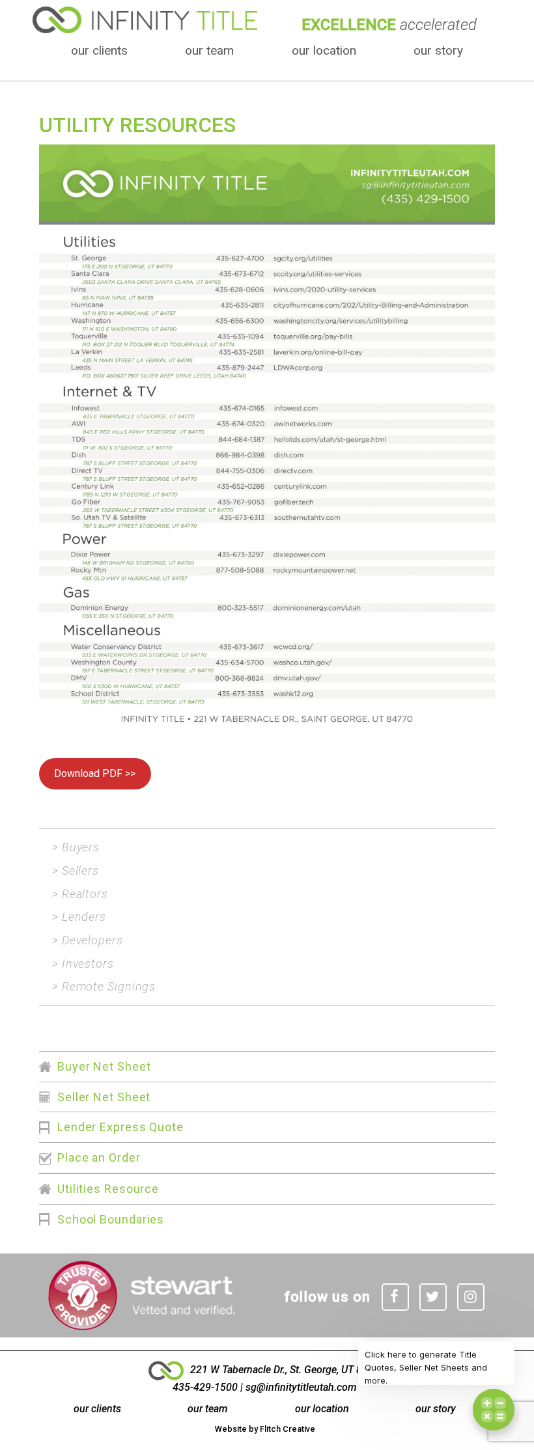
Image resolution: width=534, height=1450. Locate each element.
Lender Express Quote (120, 1127)
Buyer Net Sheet (104, 1066)
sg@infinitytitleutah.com (301, 1387)
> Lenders (79, 916)
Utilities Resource (108, 1189)
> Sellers (75, 870)
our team (209, 50)
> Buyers (76, 847)
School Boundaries (110, 1219)
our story (438, 50)
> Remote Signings (104, 986)
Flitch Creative (287, 1429)
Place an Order (99, 1157)
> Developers (87, 940)
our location (324, 50)
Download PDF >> (94, 773)
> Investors (83, 963)
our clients (99, 50)
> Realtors (80, 894)
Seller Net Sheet (103, 1097)
